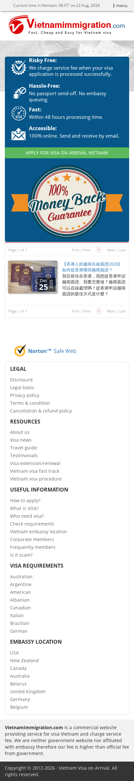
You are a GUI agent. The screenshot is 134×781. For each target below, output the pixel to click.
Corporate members (32, 539)
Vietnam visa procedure (36, 479)
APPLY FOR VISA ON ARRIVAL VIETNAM (67, 153)
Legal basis (22, 387)
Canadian (20, 608)
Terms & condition (30, 403)
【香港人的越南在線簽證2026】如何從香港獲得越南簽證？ (92, 267)
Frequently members (33, 547)
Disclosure (21, 380)
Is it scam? (21, 555)
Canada (18, 668)
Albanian (20, 600)
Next (111, 249)
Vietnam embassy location (38, 531)
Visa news (21, 440)
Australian (21, 576)
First (75, 249)
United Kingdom (28, 691)
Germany (20, 699)
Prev (87, 249)
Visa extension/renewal (35, 463)
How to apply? (25, 500)
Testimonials (24, 455)
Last (122, 249)
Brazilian (19, 623)
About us (20, 432)
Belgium (19, 707)
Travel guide (23, 448)
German (19, 631)
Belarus (18, 684)
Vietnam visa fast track (34, 471)
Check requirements (32, 524)
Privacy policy (24, 395)
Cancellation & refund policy (41, 411)
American (20, 592)
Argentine (21, 584)
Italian (17, 615)
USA (14, 653)
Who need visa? (27, 516)
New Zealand (24, 660)
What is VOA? (24, 508)
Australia (20, 676)
